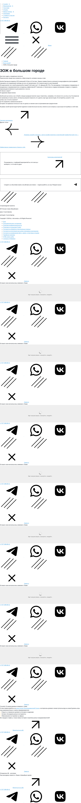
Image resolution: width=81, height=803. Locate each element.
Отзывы (5, 9)
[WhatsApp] (36, 33)
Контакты (6, 17)
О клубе (5, 4)
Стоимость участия (8, 15)
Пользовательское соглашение (12, 223)
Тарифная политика (9, 235)
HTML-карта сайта (8, 236)
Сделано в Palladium (9, 238)
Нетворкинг (6, 13)
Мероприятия (7, 6)
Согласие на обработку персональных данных (16, 229)
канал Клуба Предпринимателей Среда (27, 708)
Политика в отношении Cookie (12, 227)
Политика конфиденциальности (12, 225)
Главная (5, 61)
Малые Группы (7, 11)
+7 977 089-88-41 (5, 20)
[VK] (60, 33)
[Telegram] (12, 33)
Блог (4, 221)
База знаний (6, 63)
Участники (6, 8)
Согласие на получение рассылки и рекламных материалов (20, 231)
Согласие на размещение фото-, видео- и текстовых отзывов (21, 233)
